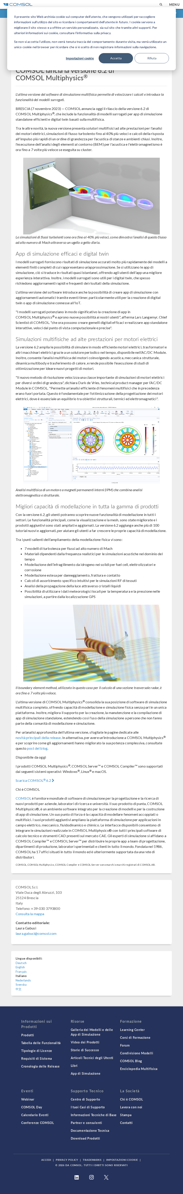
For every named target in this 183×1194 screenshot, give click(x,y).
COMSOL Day (31, 1107)
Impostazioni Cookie (122, 1159)
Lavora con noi (131, 1107)
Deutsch (21, 963)
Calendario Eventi (35, 1115)
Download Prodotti (85, 1138)
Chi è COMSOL (131, 1099)
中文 (18, 989)
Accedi (46, 1159)
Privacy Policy (67, 1159)
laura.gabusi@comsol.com (36, 933)
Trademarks (92, 1159)
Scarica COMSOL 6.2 (34, 780)
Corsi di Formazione (135, 1037)
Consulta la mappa (30, 914)
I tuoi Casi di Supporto (88, 1107)
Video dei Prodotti (85, 1042)
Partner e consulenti (86, 1122)
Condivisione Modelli (136, 1053)
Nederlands (23, 980)
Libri (74, 1065)
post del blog (37, 748)
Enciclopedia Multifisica (139, 1068)
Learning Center (132, 1029)
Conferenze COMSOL (37, 1122)
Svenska (21, 984)
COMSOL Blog (131, 1061)
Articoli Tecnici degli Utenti (92, 1057)
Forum (125, 1045)
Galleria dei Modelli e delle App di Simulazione (92, 1032)
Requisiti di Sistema (36, 1058)
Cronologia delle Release (40, 1066)
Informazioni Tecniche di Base (94, 1115)
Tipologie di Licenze (36, 1050)
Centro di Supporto (85, 1099)
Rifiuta (151, 58)
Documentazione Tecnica (90, 1130)
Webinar (27, 1099)
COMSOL (23, 798)
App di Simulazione (86, 1073)
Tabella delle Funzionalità (41, 1043)
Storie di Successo (85, 1050)
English (20, 967)
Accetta (116, 58)
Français (21, 971)
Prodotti (27, 1035)
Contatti (126, 1122)
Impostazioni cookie (80, 58)
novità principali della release (38, 737)
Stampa (125, 1115)
